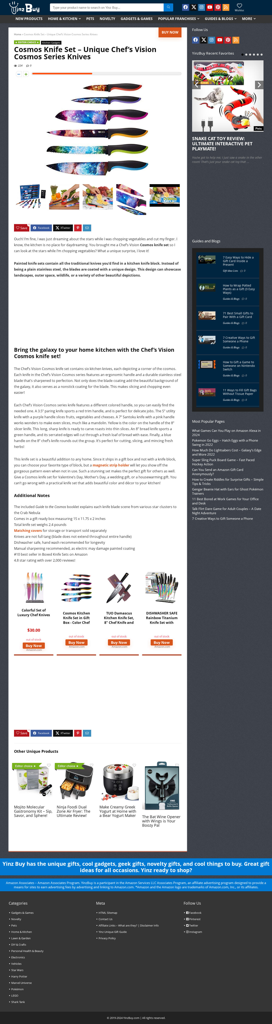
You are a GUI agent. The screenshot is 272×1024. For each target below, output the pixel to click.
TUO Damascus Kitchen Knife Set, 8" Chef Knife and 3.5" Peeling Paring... (119, 622)
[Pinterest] (217, 7)
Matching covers (28, 530)
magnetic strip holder (111, 465)
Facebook (194, 913)
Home (17, 34)
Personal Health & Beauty (27, 951)
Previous (196, 85)
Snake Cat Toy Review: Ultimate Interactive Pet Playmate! (222, 144)
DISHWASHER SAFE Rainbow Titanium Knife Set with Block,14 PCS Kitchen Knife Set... (162, 622)
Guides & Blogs (219, 18)
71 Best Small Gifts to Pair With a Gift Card (238, 315)
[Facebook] (185, 7)
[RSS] (225, 7)
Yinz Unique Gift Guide (113, 932)
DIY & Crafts (18, 944)
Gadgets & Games (137, 18)
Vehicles (16, 964)
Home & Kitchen (62, 18)
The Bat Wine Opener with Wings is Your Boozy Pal (161, 821)
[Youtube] (209, 7)
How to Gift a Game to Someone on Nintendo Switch (239, 365)
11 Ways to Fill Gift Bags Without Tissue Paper (240, 392)
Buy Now (170, 32)
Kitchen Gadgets (51, 42)
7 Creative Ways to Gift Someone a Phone (239, 339)
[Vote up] (26, 74)
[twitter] (193, 7)
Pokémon (17, 989)
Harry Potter (19, 976)
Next (259, 85)
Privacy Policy (107, 938)
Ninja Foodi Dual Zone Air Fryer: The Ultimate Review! (73, 811)
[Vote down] (19, 74)
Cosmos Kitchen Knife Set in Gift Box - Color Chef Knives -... (76, 620)
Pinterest (194, 919)
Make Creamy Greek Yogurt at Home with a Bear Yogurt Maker (117, 811)
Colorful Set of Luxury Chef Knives (33, 612)
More (247, 18)
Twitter (193, 925)
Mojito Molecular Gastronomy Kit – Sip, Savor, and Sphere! (33, 811)
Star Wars (17, 970)
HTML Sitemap (108, 913)
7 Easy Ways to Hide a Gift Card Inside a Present (238, 261)
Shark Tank (18, 1002)
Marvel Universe (21, 983)
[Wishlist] (239, 5)
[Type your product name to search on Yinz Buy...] (168, 7)
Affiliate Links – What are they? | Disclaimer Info (129, 925)
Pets (90, 18)
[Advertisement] (97, 314)
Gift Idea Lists (230, 271)
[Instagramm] (201, 7)
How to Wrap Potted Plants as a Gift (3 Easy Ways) (239, 289)
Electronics (18, 957)
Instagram (195, 932)
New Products (29, 18)
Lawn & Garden (21, 938)
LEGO (14, 995)
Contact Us (105, 919)
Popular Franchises (177, 18)
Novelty (107, 18)
